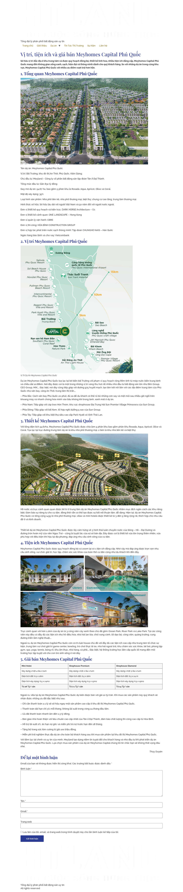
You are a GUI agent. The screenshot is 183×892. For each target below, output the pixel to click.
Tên (23, 801)
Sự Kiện (91, 45)
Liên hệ (103, 45)
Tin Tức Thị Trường (74, 45)
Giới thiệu (42, 45)
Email (24, 811)
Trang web (26, 822)
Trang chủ (27, 45)
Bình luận (26, 769)
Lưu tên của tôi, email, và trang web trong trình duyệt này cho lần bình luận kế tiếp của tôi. (71, 832)
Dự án (54, 45)
